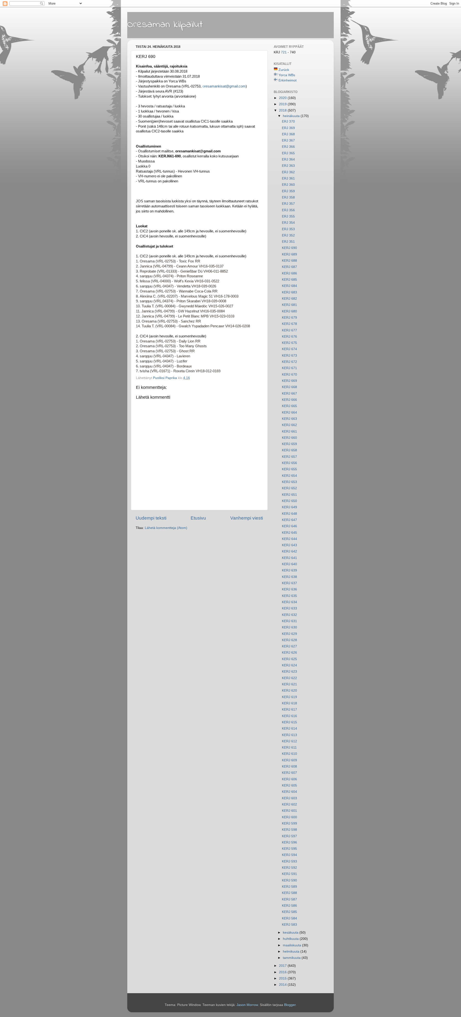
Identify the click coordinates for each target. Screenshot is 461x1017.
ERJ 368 (288, 134)
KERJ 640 (289, 564)
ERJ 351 (288, 241)
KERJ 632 (289, 615)
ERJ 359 (288, 191)
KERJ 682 (289, 298)
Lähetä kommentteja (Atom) (166, 528)
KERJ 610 (289, 754)
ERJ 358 (288, 197)
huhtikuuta (291, 939)
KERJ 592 (289, 867)
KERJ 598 (289, 829)
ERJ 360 (288, 184)
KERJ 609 (289, 760)
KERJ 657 (289, 457)
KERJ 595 (289, 848)
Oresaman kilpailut (165, 24)
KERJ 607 (289, 773)
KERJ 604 (289, 792)
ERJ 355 (288, 216)
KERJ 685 (289, 279)
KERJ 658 (289, 450)
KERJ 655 (289, 469)
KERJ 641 (289, 558)
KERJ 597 (289, 836)
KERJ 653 (289, 482)
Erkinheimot (288, 80)
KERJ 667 (289, 393)
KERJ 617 (289, 709)
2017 (283, 965)
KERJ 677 (289, 330)
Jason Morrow (247, 1005)
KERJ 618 (289, 703)
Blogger (290, 1005)
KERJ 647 (289, 520)
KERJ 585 (289, 912)
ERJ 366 (288, 147)
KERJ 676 (289, 336)
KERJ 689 (289, 254)
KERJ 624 (289, 665)
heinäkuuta (292, 116)
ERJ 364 (288, 159)
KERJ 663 (289, 419)
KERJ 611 (289, 747)
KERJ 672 (289, 362)
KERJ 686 (289, 273)
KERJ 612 (289, 741)
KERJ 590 (289, 880)
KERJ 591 (289, 874)
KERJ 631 (289, 621)
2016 (283, 972)
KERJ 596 (289, 842)
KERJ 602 (289, 804)
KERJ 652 (289, 488)
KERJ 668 (289, 387)
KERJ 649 (289, 507)
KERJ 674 (289, 349)
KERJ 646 (289, 526)
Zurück (284, 70)
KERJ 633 (289, 608)
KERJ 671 (289, 368)
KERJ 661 (289, 431)
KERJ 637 (289, 583)
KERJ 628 (289, 640)
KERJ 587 (289, 899)
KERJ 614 (289, 728)
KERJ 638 (289, 577)
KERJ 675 (289, 343)
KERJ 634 (289, 602)
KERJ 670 (289, 374)
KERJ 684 (289, 286)
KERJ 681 (289, 305)
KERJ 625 (289, 659)
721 (284, 52)
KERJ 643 (289, 545)
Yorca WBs (287, 75)
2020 (283, 98)
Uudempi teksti (151, 518)
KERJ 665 (289, 406)
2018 (283, 110)
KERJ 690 (289, 248)
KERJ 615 (289, 722)
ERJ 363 (288, 165)
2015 (283, 978)
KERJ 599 (289, 823)
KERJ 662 (289, 425)
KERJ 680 (289, 311)
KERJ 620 (289, 690)
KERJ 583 (289, 924)
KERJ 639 (289, 570)
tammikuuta (292, 958)
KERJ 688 (289, 260)
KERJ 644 (289, 539)
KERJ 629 (289, 634)
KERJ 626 (289, 652)
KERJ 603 (289, 798)
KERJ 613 (289, 735)
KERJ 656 (289, 463)
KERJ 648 (289, 513)
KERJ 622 (289, 678)
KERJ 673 (289, 355)
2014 (283, 984)
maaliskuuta (292, 945)
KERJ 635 (289, 596)
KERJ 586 (289, 905)
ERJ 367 (288, 140)
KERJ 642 (289, 551)
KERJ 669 (289, 381)
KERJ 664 (289, 412)
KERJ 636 (289, 589)
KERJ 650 (289, 501)
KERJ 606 (289, 779)
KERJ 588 (289, 893)
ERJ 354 (288, 222)
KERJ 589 (289, 886)
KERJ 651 (289, 494)
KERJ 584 (289, 918)
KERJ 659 (289, 444)
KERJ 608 (289, 766)
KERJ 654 (289, 475)
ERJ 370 (288, 121)
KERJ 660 (289, 438)
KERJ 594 (289, 855)
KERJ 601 (289, 810)
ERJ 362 (288, 172)
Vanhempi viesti (246, 518)
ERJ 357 (288, 203)
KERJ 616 (289, 716)
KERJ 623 (289, 671)
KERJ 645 (289, 532)
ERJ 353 (288, 229)
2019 (283, 104)
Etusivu (198, 518)
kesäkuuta (291, 932)
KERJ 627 (289, 646)
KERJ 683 (289, 292)
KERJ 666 (289, 400)
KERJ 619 (289, 697)
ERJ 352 (288, 235)
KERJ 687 (289, 267)
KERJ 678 (289, 324)
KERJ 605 (289, 785)
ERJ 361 (288, 178)
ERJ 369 (288, 128)
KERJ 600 (289, 817)
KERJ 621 (289, 684)
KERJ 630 (289, 627)
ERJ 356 (288, 210)
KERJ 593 (289, 861)
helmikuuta (291, 951)
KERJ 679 (289, 317)
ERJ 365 (288, 153)
